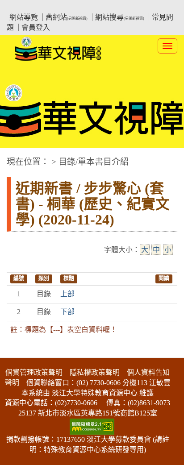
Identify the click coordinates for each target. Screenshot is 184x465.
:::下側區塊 (17, 352)
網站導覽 (23, 17)
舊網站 (67, 17)
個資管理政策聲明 (34, 372)
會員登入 (35, 27)
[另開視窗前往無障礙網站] (92, 426)
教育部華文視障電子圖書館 (85, 7)
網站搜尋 (119, 17)
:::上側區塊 (24, 7)
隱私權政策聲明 (95, 372)
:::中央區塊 (17, 157)
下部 (67, 312)
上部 (67, 294)
